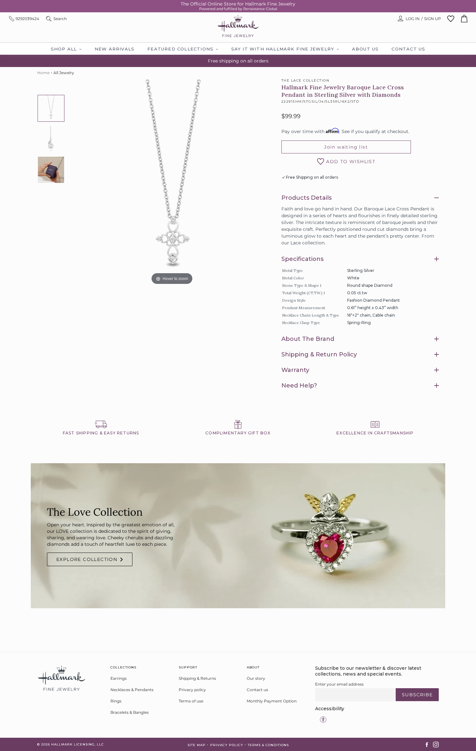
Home (43, 72)
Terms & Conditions (268, 745)
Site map (196, 745)
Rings (115, 701)
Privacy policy (192, 689)
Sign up (432, 19)
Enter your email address (339, 684)
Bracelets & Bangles (129, 712)
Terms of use (191, 701)
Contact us (257, 689)
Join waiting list (346, 147)
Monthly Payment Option (272, 701)
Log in (413, 19)
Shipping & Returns (197, 678)
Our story (256, 678)
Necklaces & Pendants (131, 689)
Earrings (118, 678)
